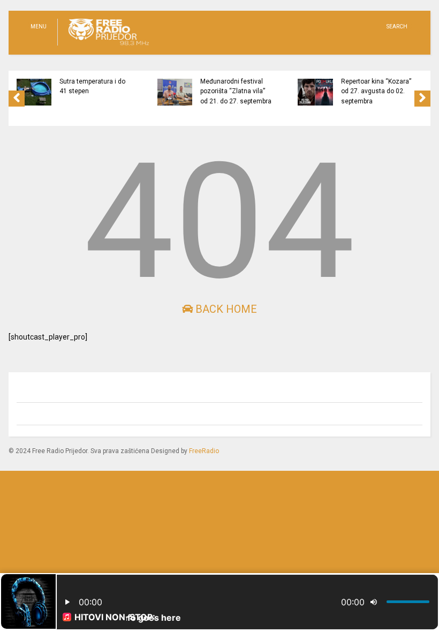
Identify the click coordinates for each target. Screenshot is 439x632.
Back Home (225, 309)
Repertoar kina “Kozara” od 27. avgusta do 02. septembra (312, 91)
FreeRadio (204, 451)
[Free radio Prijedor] (103, 46)
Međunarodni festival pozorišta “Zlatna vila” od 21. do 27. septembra (171, 91)
